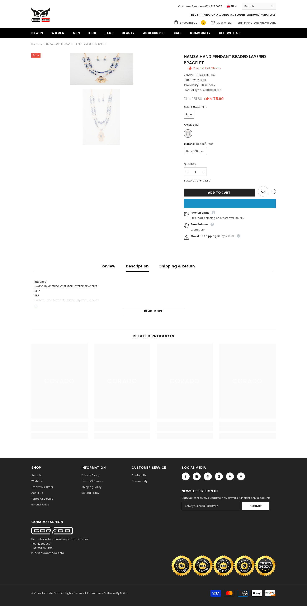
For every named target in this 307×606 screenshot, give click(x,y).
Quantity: (190, 164)
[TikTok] (219, 476)
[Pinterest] (208, 476)
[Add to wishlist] (263, 191)
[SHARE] (272, 191)
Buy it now (230, 203)
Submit (256, 506)
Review (108, 266)
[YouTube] (241, 476)
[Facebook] (186, 476)
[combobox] (255, 6)
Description (137, 266)
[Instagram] (197, 476)
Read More (153, 311)
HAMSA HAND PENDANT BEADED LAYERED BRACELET (225, 60)
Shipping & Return (177, 266)
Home (35, 44)
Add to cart (219, 192)
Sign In (242, 22)
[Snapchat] (230, 476)
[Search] (259, 6)
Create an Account (263, 22)
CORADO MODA (205, 75)
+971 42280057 (212, 6)
